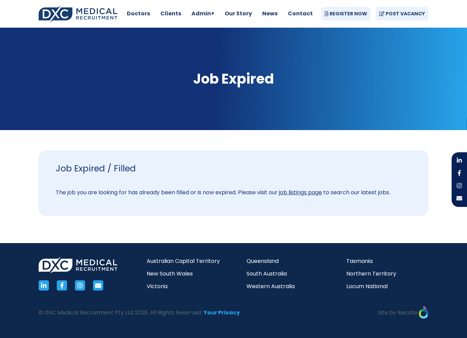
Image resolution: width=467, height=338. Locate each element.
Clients (170, 13)
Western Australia (270, 286)
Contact (300, 13)
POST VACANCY (405, 13)
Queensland (262, 261)
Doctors (138, 13)
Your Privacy (221, 312)
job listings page (300, 192)
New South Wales (170, 274)
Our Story (238, 13)
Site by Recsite (398, 312)
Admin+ (202, 13)
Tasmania (359, 261)
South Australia (266, 274)
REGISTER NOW (348, 13)
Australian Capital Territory (183, 261)
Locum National (367, 286)
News (270, 13)
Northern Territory (371, 274)
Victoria (157, 286)
